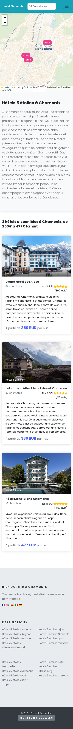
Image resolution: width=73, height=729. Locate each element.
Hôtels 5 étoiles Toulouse (54, 675)
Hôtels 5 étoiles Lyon (51, 638)
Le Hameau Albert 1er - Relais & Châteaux (36, 388)
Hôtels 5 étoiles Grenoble (54, 634)
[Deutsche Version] (20, 607)
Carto (26, 87)
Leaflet (6, 87)
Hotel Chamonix (13, 6)
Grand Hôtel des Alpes (22, 282)
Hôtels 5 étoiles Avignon (16, 634)
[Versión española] (12, 607)
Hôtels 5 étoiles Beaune (16, 638)
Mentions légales (36, 717)
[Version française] (3, 607)
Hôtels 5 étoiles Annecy (16, 629)
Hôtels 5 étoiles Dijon (51, 629)
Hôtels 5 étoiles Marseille (54, 643)
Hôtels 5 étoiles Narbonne (17, 671)
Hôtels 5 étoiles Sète (51, 662)
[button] (28, 60)
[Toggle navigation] (67, 6)
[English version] (7, 607)
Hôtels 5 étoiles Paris (14, 675)
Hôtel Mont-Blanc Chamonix (27, 499)
